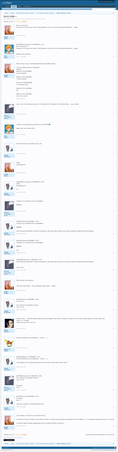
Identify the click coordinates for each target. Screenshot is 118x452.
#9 (113, 211)
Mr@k (5, 330)
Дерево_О (7, 349)
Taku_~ (6, 56)
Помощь (103, 447)
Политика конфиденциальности (108, 450)
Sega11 (6, 155)
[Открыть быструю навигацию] (113, 13)
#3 (113, 98)
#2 (113, 56)
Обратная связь (96, 447)
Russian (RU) (6, 447)
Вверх (111, 447)
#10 (113, 233)
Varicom (6, 115)
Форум (13, 6)
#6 (113, 153)
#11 (113, 252)
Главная (7, 6)
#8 (113, 192)
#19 (113, 406)
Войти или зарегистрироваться (106, 1)
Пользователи (27, 6)
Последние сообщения (19, 8)
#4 (113, 114)
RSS (114, 447)
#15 (113, 328)
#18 (113, 390)
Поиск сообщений (7, 8)
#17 (113, 366)
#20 (113, 425)
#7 (113, 172)
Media (19, 6)
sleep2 (38, 18)
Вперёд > (25, 21)
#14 (113, 309)
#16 (113, 347)
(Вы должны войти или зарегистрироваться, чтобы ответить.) (100, 434)
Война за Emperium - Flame (17, 18)
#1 (113, 35)
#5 (113, 134)
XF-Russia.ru (10, 450)
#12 (113, 270)
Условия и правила (95, 450)
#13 (113, 290)
